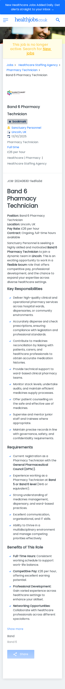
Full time (13, 147)
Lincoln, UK (19, 132)
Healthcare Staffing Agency (38, 65)
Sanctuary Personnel (26, 128)
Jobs (9, 65)
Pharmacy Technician (22, 70)
